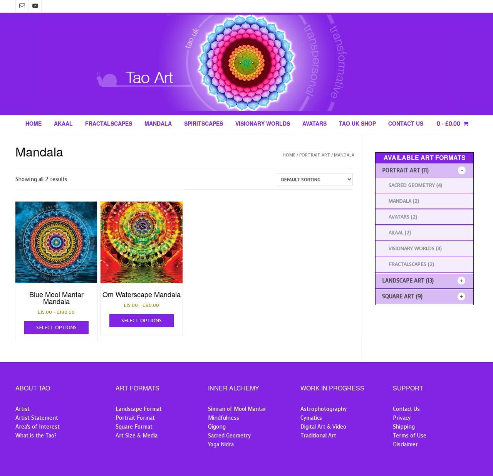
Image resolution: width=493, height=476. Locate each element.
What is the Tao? (36, 435)
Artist (22, 409)
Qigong (217, 427)
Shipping (404, 427)
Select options (56, 327)
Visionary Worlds (262, 124)
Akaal (63, 124)
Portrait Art (314, 155)
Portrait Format (135, 418)
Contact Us (405, 124)
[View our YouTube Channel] (35, 6)
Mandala (158, 124)
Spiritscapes (203, 124)
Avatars (314, 124)
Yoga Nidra (221, 444)
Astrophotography (323, 409)
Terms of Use (409, 435)
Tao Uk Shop (357, 124)
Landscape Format (139, 409)
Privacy (402, 418)
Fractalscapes (108, 124)
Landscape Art (403, 280)
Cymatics (311, 418)
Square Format (134, 427)
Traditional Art (318, 435)
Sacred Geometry (412, 185)
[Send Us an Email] (22, 6)
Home (33, 124)
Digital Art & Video (323, 427)
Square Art (398, 296)
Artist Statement (36, 418)
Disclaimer (405, 444)
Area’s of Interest (37, 427)
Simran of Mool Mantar (237, 409)
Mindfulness (223, 418)
